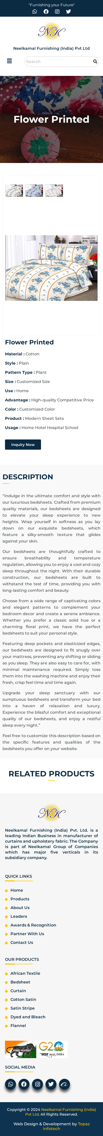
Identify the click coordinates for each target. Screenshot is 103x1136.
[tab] (14, 190)
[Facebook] (46, 11)
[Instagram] (57, 11)
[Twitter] (69, 11)
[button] (9, 61)
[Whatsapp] (35, 11)
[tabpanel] (52, 269)
